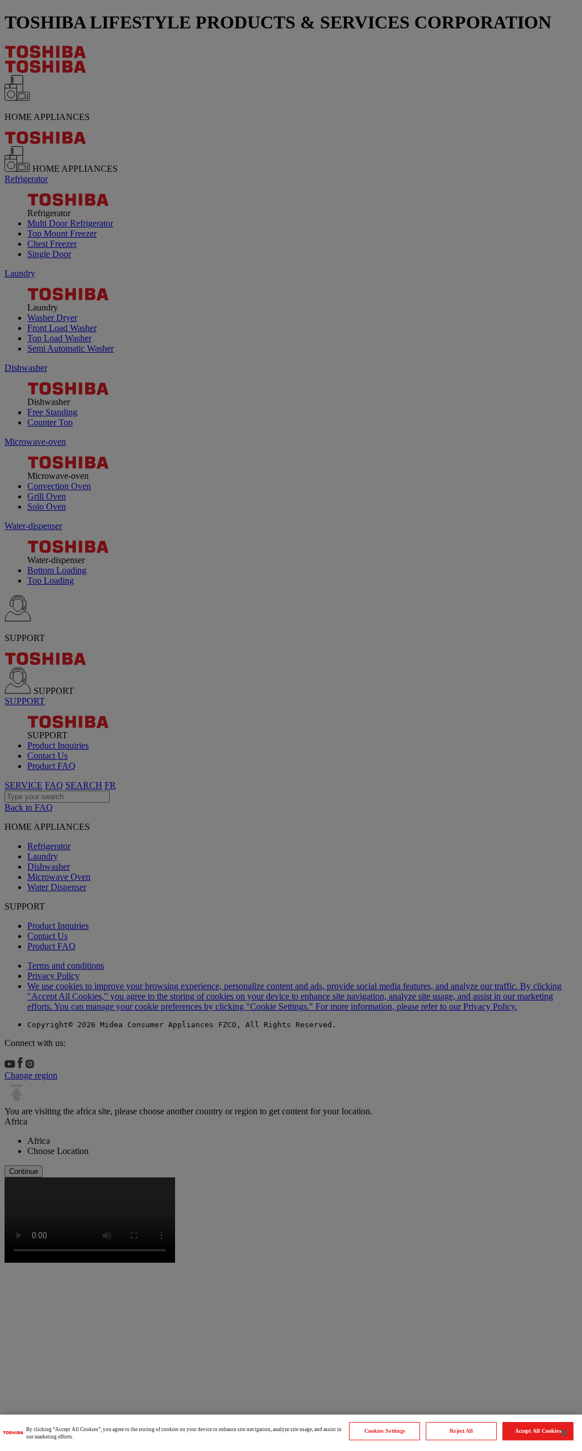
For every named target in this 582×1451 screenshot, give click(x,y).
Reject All (461, 1431)
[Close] (563, 1432)
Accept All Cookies (538, 1431)
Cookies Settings (385, 1431)
